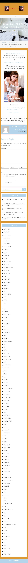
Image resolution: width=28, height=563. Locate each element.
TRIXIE (5, 530)
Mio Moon (6, 430)
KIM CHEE (6, 400)
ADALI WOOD (7, 229)
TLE (5, 527)
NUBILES (6, 450)
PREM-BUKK (7, 465)
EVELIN (5, 320)
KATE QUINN (7, 391)
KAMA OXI (6, 385)
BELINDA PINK (7, 261)
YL (4, 551)
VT (4, 542)
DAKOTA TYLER (7, 282)
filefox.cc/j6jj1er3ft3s (14, 112)
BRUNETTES (9, 53)
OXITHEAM (6, 462)
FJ (4, 326)
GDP (5, 335)
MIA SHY (6, 427)
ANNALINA (6, 255)
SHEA (5, 501)
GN (4, 344)
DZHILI (5, 300)
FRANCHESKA (7, 332)
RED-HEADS (7, 483)
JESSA (5, 374)
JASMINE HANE (7, 365)
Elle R (5, 317)
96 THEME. (16, 560)
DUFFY (5, 297)
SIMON (5, 507)
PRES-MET (6, 468)
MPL (5, 436)
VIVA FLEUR (6, 536)
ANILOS (6, 252)
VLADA (5, 539)
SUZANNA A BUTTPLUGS (10, 524)
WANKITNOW (7, 548)
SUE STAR (6, 518)
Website (21, 167)
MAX (5, 424)
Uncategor (6, 533)
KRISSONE (6, 403)
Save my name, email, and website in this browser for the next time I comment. (13, 175)
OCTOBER (6, 453)
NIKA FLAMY (7, 444)
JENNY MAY (6, 368)
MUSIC (5, 439)
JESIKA (5, 371)
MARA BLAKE (7, 415)
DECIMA (6, 285)
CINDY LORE (7, 279)
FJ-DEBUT (6, 329)
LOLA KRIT (6, 406)
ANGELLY (6, 249)
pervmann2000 (9, 62)
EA (4, 303)
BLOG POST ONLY (8, 267)
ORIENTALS (6, 459)
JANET (5, 362)
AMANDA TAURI (7, 247)
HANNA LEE (7, 353)
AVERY (5, 258)
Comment (4, 148)
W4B (5, 545)
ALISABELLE (7, 244)
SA (4, 492)
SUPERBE (6, 521)
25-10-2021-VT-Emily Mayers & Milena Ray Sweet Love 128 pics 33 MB (14, 57)
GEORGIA (6, 338)
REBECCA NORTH (8, 480)
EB (4, 306)
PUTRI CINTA (7, 471)
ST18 (5, 512)
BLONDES (6, 270)
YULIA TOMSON (7, 554)
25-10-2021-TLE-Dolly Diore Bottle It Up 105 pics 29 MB (19, 120)
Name (3, 167)
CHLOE (5, 276)
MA (4, 412)
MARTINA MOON (8, 421)
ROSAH (5, 489)
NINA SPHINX (7, 447)
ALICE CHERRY (7, 235)
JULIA (5, 377)
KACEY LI (6, 379)
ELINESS (6, 312)
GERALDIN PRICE (8, 341)
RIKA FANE (6, 486)
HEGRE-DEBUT (7, 356)
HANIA (5, 350)
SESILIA (5, 498)
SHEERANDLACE (8, 504)
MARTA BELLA (7, 418)
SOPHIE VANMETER (8, 509)
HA (4, 347)
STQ (5, 515)
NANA (5, 442)
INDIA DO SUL (7, 359)
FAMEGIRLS (6, 323)
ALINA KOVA (7, 238)
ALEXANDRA (7, 232)
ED (4, 309)
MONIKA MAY (7, 433)
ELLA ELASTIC (7, 314)
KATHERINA (6, 394)
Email (12, 167)
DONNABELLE (7, 294)
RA (4, 474)
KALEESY (6, 382)
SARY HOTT (6, 495)
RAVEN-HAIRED (17, 53)
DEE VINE (6, 288)
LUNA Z (6, 409)
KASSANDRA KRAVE (8, 388)
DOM (5, 291)
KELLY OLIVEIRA (7, 397)
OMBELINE (6, 456)
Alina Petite (6, 241)
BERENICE (6, 264)
